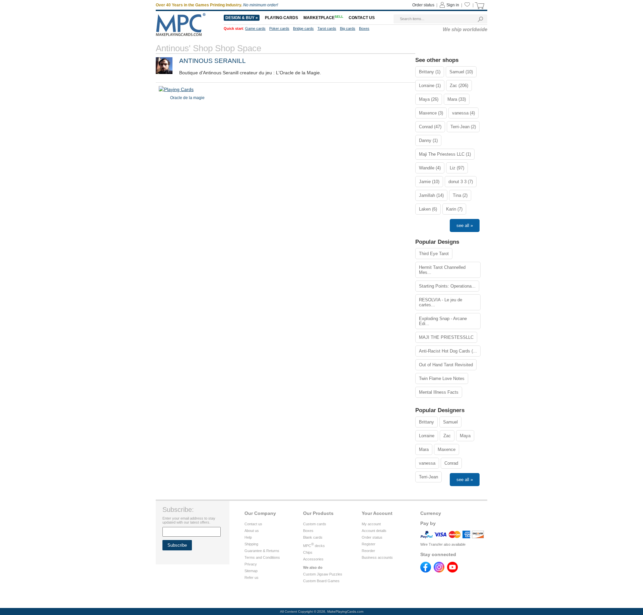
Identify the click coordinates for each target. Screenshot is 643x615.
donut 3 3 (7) (460, 181)
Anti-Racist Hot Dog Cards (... (448, 351)
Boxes (364, 28)
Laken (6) (428, 209)
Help (248, 537)
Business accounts (377, 557)
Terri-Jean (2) (463, 126)
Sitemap (251, 571)
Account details (374, 531)
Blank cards (313, 537)
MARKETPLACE (323, 17)
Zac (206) (459, 85)
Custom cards (314, 524)
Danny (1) (428, 140)
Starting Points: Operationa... (447, 286)
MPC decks (314, 546)
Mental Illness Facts (438, 392)
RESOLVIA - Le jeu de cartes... (440, 302)
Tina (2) (460, 195)
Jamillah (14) (431, 195)
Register (368, 544)
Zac (447, 435)
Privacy (250, 564)
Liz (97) (457, 167)
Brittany (426, 422)
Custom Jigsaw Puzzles (322, 574)
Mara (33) (456, 99)
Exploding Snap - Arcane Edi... (443, 321)
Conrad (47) (430, 126)
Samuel (450, 422)
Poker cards (279, 28)
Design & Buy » (241, 17)
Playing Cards (281, 17)
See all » (464, 225)
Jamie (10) (429, 181)
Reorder (368, 551)
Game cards (255, 28)
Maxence (446, 449)
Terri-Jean (428, 476)
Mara (424, 449)
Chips (307, 552)
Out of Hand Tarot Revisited (446, 364)
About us (251, 531)
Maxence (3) (431, 113)
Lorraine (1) (430, 85)
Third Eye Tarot (434, 253)
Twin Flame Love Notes (442, 378)
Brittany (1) (429, 71)
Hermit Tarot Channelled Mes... (442, 270)
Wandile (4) (430, 167)
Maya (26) (428, 99)
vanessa (427, 463)
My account (371, 524)
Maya (465, 435)
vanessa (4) (463, 113)
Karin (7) (454, 209)
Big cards (347, 28)
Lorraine (426, 435)
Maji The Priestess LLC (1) (445, 154)
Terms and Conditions (262, 557)
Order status (423, 5)
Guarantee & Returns (261, 551)
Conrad (451, 463)
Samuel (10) (461, 71)
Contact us (362, 17)
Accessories (313, 559)
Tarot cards (326, 28)
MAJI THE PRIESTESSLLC (446, 337)
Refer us (251, 577)
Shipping (251, 544)
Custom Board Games (321, 581)
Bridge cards (303, 28)
